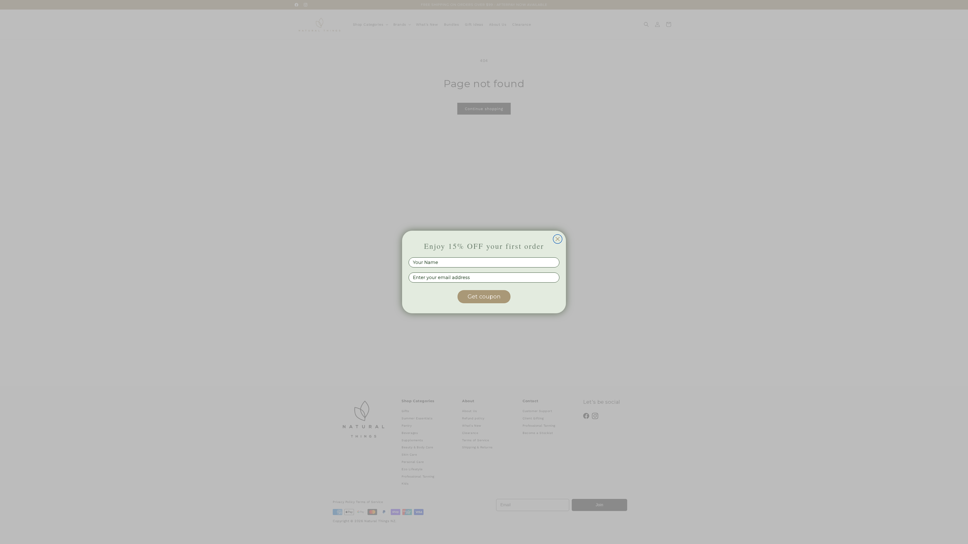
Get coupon (484, 296)
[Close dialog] (557, 239)
